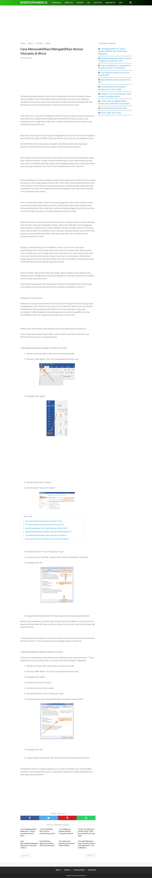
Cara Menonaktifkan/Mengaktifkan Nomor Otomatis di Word (29, 844)
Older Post (90, 855)
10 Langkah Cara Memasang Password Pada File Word (67, 843)
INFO (120, 2)
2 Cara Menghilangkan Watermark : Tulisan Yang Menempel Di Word (28, 832)
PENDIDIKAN (56, 2)
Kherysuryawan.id (33, 2)
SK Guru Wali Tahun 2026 (110, 113)
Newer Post (25, 855)
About (58, 870)
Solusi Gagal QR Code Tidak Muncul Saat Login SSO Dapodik (47, 539)
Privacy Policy (79, 870)
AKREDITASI (69, 2)
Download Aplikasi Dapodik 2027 (113, 108)
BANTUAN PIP (110, 2)
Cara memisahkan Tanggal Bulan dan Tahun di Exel (43, 521)
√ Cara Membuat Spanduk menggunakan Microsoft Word (45, 535)
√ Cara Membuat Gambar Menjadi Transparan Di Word (66, 831)
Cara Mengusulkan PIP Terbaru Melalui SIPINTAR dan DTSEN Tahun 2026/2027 (112, 51)
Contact (67, 870)
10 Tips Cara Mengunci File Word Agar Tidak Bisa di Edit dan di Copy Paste (86, 832)
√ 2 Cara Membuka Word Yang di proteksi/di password (47, 831)
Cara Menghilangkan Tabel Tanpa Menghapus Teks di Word (46, 528)
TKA (88, 2)
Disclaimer (92, 870)
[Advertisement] (76, 23)
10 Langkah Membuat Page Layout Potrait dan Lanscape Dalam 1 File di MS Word (86, 844)
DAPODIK (80, 2)
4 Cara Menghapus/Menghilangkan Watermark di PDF (44, 525)
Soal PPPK (98, 2)
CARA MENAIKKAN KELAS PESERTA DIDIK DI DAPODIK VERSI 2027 (48, 532)
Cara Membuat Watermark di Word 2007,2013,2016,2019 (47, 843)
